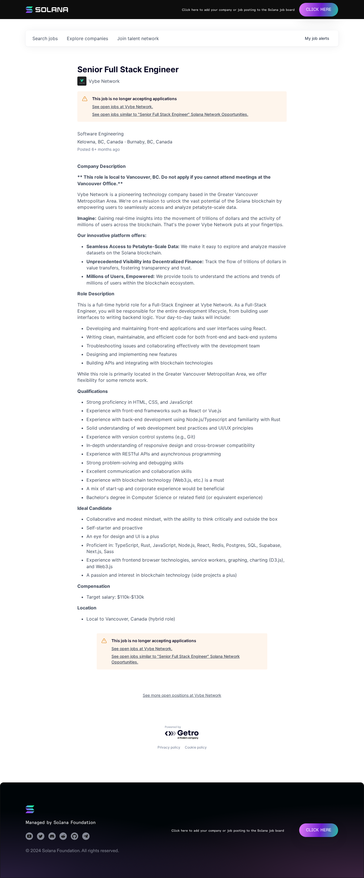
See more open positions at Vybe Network (182, 695)
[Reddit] (63, 836)
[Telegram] (86, 836)
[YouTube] (29, 836)
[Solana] (30, 809)
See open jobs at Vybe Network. (122, 106)
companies (87, 38)
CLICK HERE (318, 9)
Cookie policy (196, 747)
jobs (45, 38)
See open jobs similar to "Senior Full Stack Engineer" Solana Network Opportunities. (170, 114)
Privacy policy (169, 747)
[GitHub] (74, 836)
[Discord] (52, 836)
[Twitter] (40, 836)
